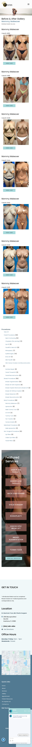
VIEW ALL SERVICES (14, 558)
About (4, 688)
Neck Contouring (10, 338)
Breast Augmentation (12, 382)
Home (3, 685)
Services (4, 691)
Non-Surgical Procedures (11, 431)
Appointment (6, 696)
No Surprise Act (6, 701)
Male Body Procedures (11, 425)
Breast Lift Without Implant (13, 391)
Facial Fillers (9, 441)
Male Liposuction (10, 428)
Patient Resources (7, 699)
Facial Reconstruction (12, 375)
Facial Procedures (9, 335)
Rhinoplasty (9, 350)
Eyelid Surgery (9, 354)
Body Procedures (9, 400)
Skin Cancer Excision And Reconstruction (17, 363)
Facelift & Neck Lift (11, 347)
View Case (9, 63)
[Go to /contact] (16, 629)
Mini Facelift (9, 360)
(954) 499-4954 (9, 626)
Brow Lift (8, 357)
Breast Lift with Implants (12, 385)
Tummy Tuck (9, 416)
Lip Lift (7, 344)
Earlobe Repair (9, 369)
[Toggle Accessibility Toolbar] (3, 740)
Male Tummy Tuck (11, 409)
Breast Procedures (9, 378)
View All (6, 332)
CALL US (8, 728)
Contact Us (5, 704)
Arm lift (7, 413)
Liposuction (8, 406)
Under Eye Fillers (10, 437)
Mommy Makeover (11, 403)
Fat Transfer (9, 419)
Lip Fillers (8, 434)
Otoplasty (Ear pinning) (12, 341)
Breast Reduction (10, 394)
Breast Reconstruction (12, 397)
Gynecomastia (9, 422)
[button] (16, 471)
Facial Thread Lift (10, 372)
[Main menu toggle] (28, 4)
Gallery (4, 693)
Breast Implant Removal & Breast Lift (16, 388)
